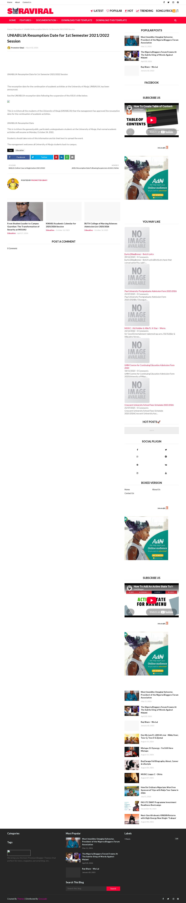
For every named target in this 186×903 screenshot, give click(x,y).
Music (152, 839)
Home (9, 2)
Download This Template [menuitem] (76, 20)
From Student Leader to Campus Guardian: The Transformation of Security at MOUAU (23, 226)
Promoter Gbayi (17, 48)
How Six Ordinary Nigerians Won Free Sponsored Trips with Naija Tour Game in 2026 (159, 790)
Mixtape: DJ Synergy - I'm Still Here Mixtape (157, 749)
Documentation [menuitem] (46, 20)
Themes (20, 899)
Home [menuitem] (12, 20)
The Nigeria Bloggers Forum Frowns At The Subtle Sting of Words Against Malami (159, 55)
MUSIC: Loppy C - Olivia (151, 774)
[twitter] (168, 2)
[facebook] (164, 2)
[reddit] (165, 456)
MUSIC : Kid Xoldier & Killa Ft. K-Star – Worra (145, 328)
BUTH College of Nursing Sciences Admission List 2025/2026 (100, 225)
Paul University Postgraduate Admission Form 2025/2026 (151, 291)
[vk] (165, 465)
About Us (156, 489)
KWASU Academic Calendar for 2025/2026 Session (61, 225)
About (17, 2)
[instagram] (173, 2)
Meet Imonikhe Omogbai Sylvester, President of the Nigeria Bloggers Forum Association (159, 40)
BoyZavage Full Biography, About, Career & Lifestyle (159, 762)
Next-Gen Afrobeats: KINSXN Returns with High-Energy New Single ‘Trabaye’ (158, 816)
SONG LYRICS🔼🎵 (167, 10)
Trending (146, 10)
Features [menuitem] (25, 20)
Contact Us (27, 2)
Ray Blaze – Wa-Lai (149, 67)
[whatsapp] (137, 456)
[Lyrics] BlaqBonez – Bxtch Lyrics (139, 254)
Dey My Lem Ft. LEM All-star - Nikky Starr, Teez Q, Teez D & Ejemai (159, 736)
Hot (130, 10)
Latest (99, 10)
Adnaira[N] (161, 148)
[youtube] (165, 473)
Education (18, 29)
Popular (116, 10)
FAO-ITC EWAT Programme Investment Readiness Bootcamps (158, 803)
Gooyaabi (43, 899)
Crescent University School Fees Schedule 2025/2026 (149, 405)
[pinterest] (177, 2)
